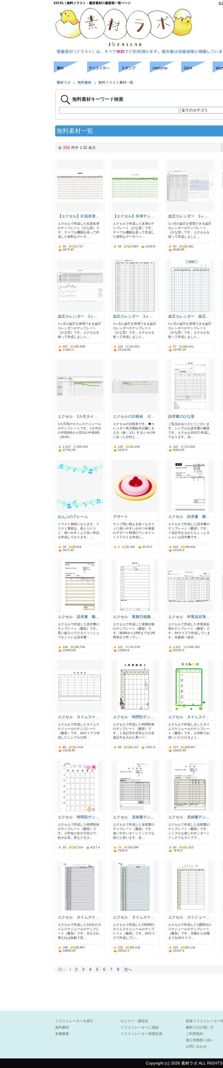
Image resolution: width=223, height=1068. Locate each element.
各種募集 (62, 1034)
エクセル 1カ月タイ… (78, 416)
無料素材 (84, 82)
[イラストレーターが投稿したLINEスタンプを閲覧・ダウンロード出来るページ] (134, 71)
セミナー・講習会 (134, 1021)
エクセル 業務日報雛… (133, 617)
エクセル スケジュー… (189, 917)
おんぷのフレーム (73, 516)
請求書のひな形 (181, 416)
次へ (128, 969)
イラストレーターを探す (74, 1021)
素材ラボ (64, 82)
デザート (122, 516)
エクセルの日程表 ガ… (133, 416)
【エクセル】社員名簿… (78, 216)
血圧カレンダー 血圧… (189, 316)
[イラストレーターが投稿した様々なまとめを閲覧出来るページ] (165, 71)
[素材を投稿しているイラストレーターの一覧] (102, 71)
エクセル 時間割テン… (133, 717)
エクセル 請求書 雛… (189, 516)
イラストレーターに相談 (140, 1027)
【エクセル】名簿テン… (133, 216)
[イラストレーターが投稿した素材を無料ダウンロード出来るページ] (70, 71)
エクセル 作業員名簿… (189, 617)
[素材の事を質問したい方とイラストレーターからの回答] (197, 71)
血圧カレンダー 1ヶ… (188, 216)
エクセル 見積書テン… (133, 817)
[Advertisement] (26, 148)
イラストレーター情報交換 (141, 1034)
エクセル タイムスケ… (78, 717)
